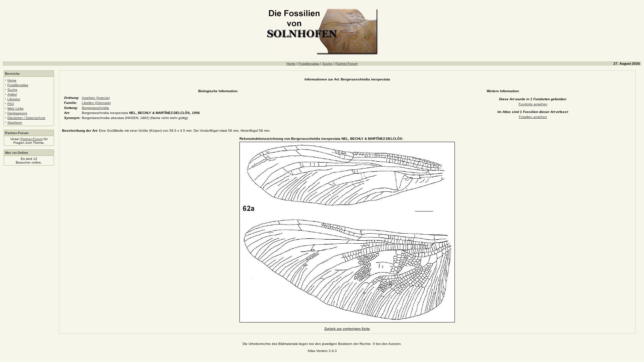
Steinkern (14, 122)
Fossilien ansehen (533, 117)
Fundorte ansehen (533, 104)
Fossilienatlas (309, 63)
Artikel (12, 94)
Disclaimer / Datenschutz (26, 118)
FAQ (10, 104)
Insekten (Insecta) (96, 98)
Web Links (15, 108)
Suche (327, 63)
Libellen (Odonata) (96, 103)
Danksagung (17, 113)
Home (291, 63)
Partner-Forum (346, 63)
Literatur (13, 99)
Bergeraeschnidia (95, 108)
